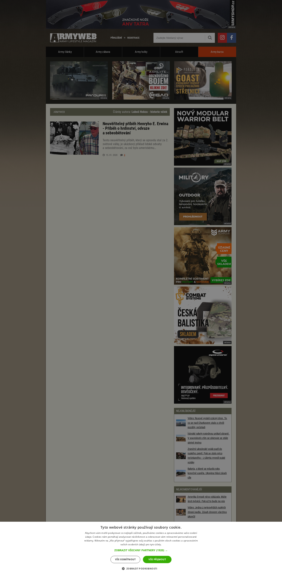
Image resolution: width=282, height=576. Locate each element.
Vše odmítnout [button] (125, 559)
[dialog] (141, 549)
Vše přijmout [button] (157, 559)
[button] (141, 550)
